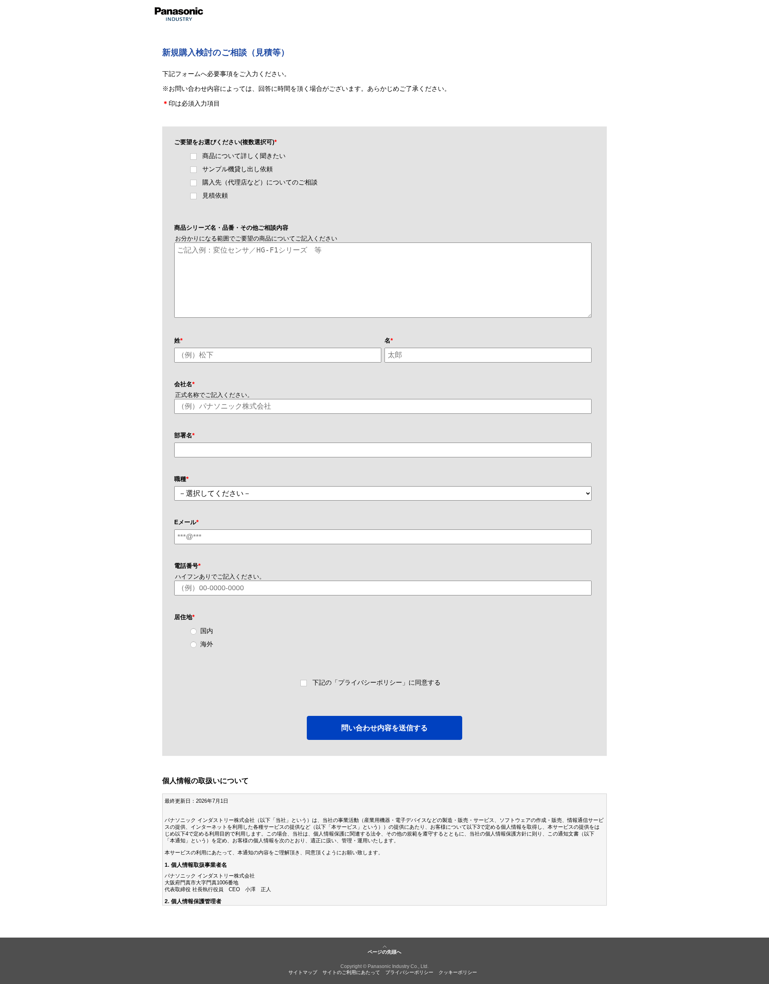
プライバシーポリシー (409, 972)
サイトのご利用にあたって (351, 972)
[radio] (388, 631)
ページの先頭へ (384, 952)
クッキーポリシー (458, 972)
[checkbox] (383, 176)
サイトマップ (302, 972)
